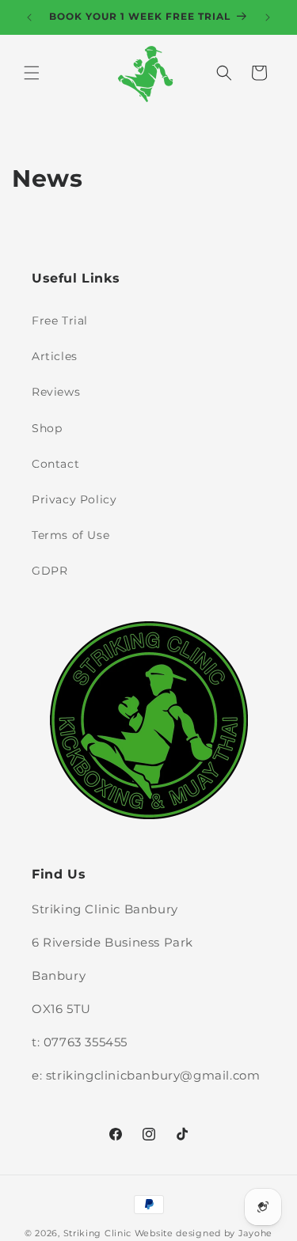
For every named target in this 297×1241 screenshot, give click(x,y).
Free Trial (60, 320)
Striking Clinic (97, 1233)
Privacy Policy (74, 499)
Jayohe (255, 1233)
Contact (55, 464)
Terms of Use (70, 535)
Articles (55, 356)
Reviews (56, 392)
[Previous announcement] (29, 17)
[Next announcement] (267, 17)
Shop (47, 428)
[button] (31, 72)
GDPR (49, 571)
